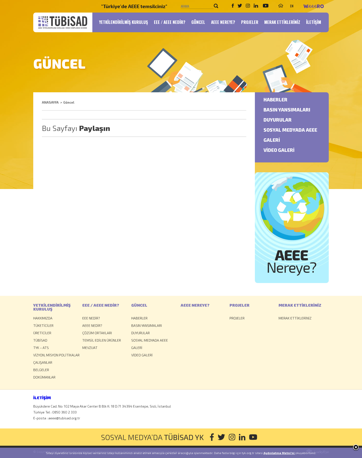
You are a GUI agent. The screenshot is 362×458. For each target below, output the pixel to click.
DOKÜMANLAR (44, 377)
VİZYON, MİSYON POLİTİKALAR (56, 355)
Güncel (68, 102)
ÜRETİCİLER (42, 333)
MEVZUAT (90, 348)
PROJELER (249, 22)
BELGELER (41, 370)
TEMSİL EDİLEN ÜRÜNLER (101, 340)
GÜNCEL (198, 22)
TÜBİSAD (40, 340)
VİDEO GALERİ (279, 150)
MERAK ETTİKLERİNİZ (282, 22)
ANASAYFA (50, 102)
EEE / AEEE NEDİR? (169, 22)
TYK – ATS (41, 348)
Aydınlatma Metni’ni (279, 453)
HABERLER (275, 99)
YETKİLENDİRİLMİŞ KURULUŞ (123, 22)
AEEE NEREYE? (223, 22)
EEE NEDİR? (91, 318)
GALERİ (271, 140)
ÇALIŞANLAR (42, 362)
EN (291, 5)
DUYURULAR (277, 120)
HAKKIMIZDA (42, 318)
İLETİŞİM (313, 22)
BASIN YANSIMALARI (286, 109)
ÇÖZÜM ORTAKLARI (97, 333)
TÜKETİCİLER (43, 325)
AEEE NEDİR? (92, 325)
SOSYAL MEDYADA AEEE (290, 130)
